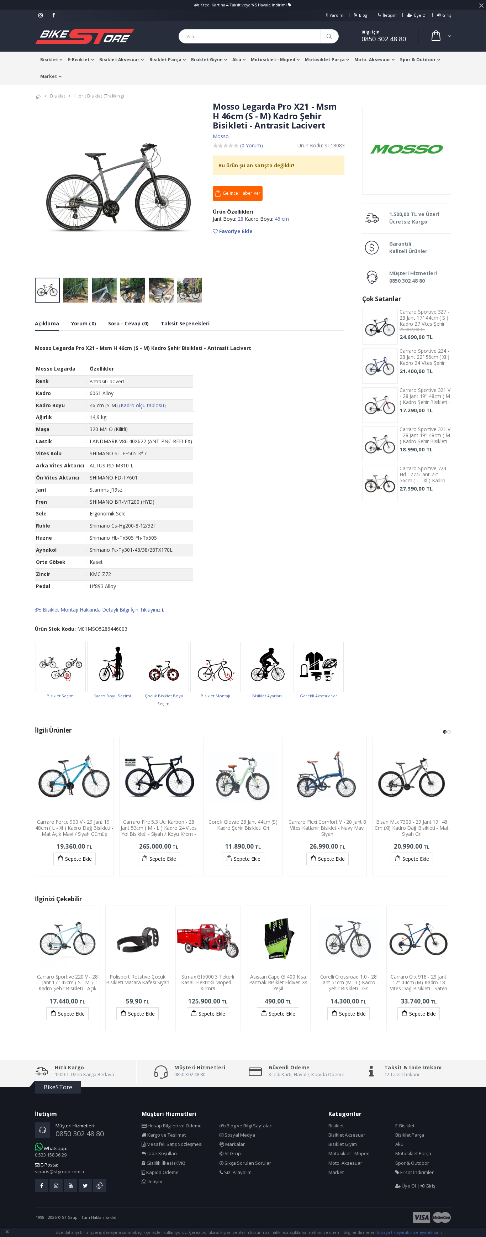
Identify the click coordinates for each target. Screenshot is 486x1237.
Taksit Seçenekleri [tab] (185, 323)
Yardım (336, 15)
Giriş (446, 15)
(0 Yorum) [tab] (251, 145)
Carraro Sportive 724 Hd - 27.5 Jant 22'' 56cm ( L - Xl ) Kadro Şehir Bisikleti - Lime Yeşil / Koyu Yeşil (423, 480)
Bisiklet (49, 60)
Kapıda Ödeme (162, 1172)
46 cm (282, 218)
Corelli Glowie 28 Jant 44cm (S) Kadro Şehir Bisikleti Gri (243, 824)
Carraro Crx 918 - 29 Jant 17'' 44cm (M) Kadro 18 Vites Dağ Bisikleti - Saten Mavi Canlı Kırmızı (418, 985)
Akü (236, 60)
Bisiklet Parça (165, 60)
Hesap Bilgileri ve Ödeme (174, 1125)
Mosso (221, 136)
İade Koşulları (161, 1153)
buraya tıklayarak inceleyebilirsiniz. (410, 1232)
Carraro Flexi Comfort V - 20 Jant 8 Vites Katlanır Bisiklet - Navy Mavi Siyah (327, 827)
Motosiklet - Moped (273, 60)
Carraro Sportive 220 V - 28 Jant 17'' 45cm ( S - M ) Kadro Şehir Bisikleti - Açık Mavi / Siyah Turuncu (67, 985)
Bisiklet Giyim (207, 60)
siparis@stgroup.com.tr (60, 1171)
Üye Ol (420, 15)
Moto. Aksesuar (372, 60)
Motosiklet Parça (325, 60)
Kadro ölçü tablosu (142, 405)
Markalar (234, 1144)
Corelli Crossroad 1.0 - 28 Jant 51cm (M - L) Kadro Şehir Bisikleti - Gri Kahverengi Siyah (348, 985)
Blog (363, 15)
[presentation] (44, 188)
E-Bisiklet (79, 60)
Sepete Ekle (78, 858)
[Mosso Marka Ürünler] (406, 150)
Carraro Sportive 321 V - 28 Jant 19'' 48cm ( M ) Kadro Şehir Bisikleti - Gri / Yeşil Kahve (425, 438)
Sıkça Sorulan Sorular (247, 1163)
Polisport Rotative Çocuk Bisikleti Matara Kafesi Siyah (137, 979)
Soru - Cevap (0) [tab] (128, 323)
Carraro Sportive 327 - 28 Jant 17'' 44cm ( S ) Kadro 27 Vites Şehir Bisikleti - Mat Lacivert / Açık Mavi (424, 323)
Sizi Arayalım (237, 1172)
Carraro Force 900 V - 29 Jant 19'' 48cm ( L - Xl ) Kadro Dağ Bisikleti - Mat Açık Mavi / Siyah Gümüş (74, 827)
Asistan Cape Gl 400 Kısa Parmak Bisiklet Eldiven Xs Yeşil (278, 982)
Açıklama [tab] (47, 323)
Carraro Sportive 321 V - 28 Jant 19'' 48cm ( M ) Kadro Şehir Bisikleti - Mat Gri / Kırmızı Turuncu (425, 402)
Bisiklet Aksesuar (119, 60)
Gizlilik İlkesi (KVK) (165, 1163)
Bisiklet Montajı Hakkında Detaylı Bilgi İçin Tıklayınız (101, 609)
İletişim (390, 15)
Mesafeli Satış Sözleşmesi (174, 1144)
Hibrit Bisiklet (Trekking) (99, 96)
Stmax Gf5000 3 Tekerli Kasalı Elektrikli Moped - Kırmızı (207, 982)
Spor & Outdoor (417, 60)
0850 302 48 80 (383, 39)
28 (241, 218)
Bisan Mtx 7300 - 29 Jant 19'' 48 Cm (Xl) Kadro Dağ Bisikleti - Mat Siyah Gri (411, 827)
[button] (440, 36)
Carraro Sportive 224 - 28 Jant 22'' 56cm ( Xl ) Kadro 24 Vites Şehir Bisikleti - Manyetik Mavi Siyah (424, 362)
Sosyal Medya (239, 1135)
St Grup (232, 1153)
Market (48, 76)
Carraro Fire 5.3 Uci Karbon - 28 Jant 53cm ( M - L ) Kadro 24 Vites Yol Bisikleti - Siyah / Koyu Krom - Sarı (158, 830)
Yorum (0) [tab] (83, 323)
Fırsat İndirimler (416, 1172)
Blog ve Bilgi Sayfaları (249, 1125)
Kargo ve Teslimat (166, 1135)
